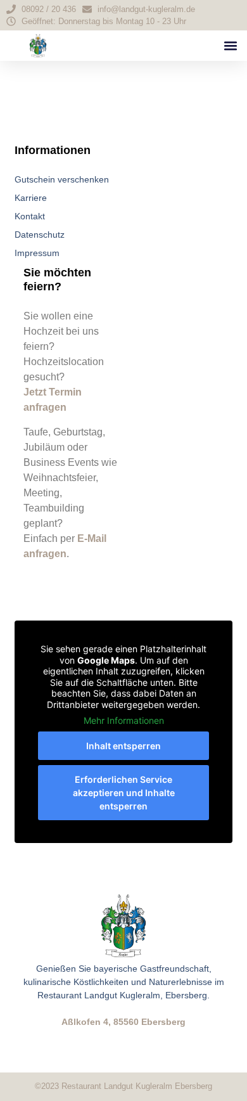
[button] (230, 45)
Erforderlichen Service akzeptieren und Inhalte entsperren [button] (124, 792)
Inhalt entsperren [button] (123, 745)
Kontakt (30, 216)
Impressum (37, 253)
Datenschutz (40, 234)
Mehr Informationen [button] (124, 720)
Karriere (31, 198)
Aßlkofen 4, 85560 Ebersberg (123, 1022)
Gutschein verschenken (62, 179)
